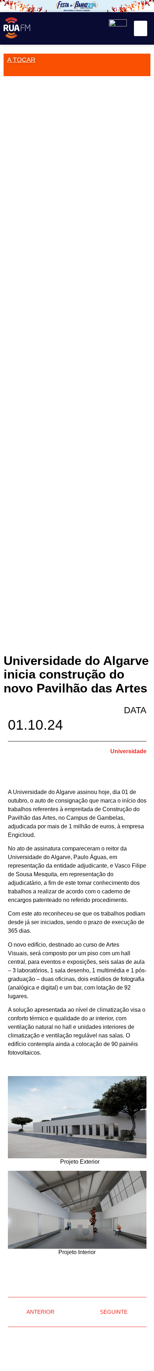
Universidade (128, 751)
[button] (141, 28)
